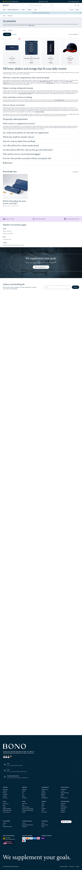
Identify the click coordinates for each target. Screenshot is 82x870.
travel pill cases (49, 83)
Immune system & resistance (27, 808)
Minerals (24, 787)
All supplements (44, 797)
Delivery (43, 823)
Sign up (75, 287)
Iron (23, 794)
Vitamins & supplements (13, 9)
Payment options (44, 824)
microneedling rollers (59, 100)
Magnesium (24, 789)
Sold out (70, 62)
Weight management (7, 808)
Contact (71, 9)
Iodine (23, 796)
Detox (4, 805)
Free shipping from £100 (74, 1)
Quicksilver (63, 810)
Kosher (42, 810)
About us (5, 823)
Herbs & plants (65, 787)
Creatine (43, 796)
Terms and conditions (64, 866)
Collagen (43, 791)
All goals (24, 812)
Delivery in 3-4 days (44, 1)
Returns (43, 826)
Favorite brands (65, 801)
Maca (62, 796)
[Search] (52, 5)
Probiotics (43, 792)
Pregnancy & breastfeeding (27, 810)
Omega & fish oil (44, 789)
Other (11, 30)
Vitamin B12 (5, 794)
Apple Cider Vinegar (65, 792)
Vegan (42, 803)
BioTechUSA (63, 808)
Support (77, 9)
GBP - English (66, 821)
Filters (7, 34)
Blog (4, 824)
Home (4, 9)
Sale (35, 9)
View (48, 12)
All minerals (24, 797)
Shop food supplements (40, 267)
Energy (4, 806)
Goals (4, 801)
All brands (63, 812)
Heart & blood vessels (7, 810)
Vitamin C (5, 792)
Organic (43, 805)
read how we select (39, 111)
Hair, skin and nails (6, 812)
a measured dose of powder (25, 93)
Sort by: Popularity (73, 34)
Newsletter (24, 826)
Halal (42, 806)
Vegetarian (43, 808)
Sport (23, 9)
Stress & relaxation (26, 806)
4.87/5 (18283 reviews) (14, 1)
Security (77, 866)
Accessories (10, 15)
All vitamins (5, 797)
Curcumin (62, 791)
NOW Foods (63, 803)
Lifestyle (43, 801)
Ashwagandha (63, 789)
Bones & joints (6, 803)
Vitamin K (5, 796)
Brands (29, 9)
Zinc (23, 792)
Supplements (45, 787)
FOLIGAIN (63, 805)
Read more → (32, 25)
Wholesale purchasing (7, 826)
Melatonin (43, 794)
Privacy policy (72, 866)
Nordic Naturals (64, 806)
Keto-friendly (44, 812)
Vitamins (5, 787)
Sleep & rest (24, 803)
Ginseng (62, 794)
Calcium (23, 791)
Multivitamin (5, 789)
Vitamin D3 (5, 791)
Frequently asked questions (27, 824)
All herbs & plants (64, 797)
